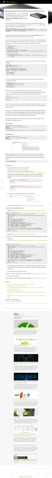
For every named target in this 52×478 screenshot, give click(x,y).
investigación (8, 92)
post (36, 40)
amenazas (7, 301)
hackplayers (21, 459)
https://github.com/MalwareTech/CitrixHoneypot (17, 169)
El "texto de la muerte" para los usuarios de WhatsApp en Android (25, 328)
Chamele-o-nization (17, 417)
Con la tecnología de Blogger (26, 476)
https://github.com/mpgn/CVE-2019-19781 (15, 290)
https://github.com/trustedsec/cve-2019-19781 (16, 285)
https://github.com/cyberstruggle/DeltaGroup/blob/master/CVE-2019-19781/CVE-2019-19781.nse (26, 172)
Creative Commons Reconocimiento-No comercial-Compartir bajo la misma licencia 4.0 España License (26, 460)
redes (14, 301)
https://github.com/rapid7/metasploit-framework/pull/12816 (32, 205)
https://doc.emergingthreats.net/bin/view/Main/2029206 (24, 234)
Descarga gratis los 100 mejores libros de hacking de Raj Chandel (24, 445)
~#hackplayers (11, 2)
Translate (22, 315)
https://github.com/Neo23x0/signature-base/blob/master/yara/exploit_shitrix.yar (28, 210)
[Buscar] (18, 2)
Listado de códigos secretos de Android (20, 345)
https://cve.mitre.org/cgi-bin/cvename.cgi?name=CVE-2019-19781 (20, 284)
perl (11, 301)
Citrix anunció (19, 13)
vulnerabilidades (19, 301)
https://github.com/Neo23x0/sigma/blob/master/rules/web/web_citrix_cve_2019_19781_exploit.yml (27, 240)
